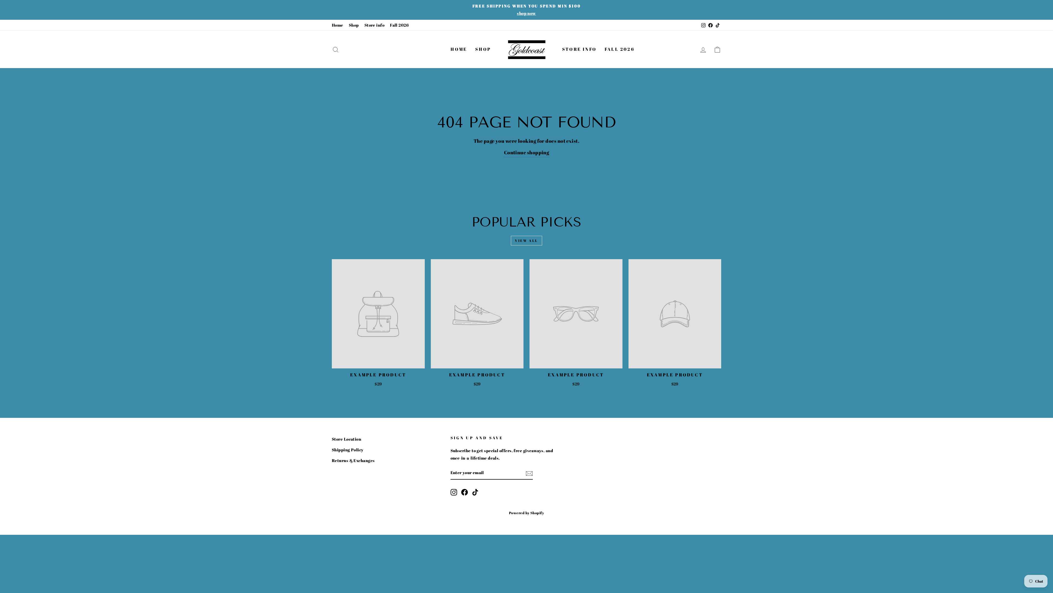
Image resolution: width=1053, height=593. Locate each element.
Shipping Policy (348, 449)
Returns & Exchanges (353, 460)
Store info (374, 25)
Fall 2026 (399, 25)
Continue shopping (526, 152)
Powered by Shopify (526, 513)
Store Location (346, 439)
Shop (354, 25)
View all (526, 240)
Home (337, 25)
